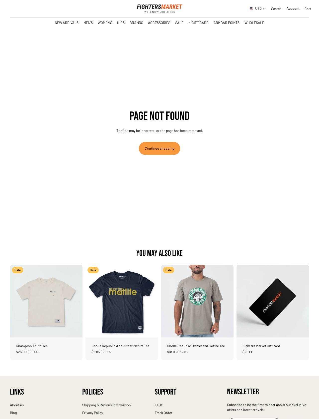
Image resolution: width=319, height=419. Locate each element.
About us (17, 405)
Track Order (163, 413)
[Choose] (74, 329)
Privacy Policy (92, 413)
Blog (13, 413)
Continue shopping (159, 148)
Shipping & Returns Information (106, 405)
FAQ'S (159, 405)
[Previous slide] (17, 301)
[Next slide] (75, 301)
